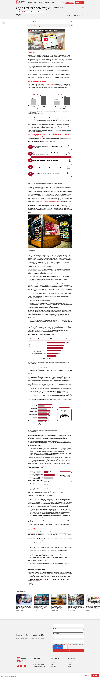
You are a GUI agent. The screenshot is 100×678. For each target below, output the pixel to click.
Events (69, 664)
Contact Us (53, 664)
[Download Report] (82, 15)
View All (81, 591)
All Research (70, 662)
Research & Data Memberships (39, 662)
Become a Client (79, 2)
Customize (87, 675)
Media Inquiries (54, 666)
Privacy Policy (64, 644)
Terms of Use (70, 644)
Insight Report (20, 11)
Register (71, 2)
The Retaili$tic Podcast (72, 668)
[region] (50, 675)
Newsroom (70, 666)
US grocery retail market (48, 84)
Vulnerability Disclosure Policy (23, 670)
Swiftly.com (37, 580)
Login (67, 2)
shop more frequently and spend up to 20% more (49, 201)
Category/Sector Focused (29, 11)
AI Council (35, 668)
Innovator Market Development (39, 664)
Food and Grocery (40, 11)
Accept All (95, 675)
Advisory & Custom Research (39, 666)
